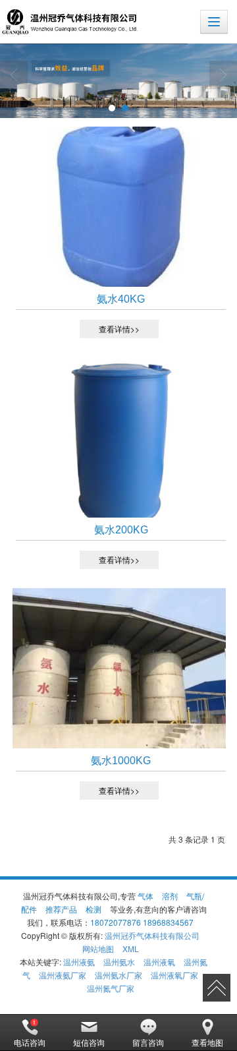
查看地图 (207, 1042)
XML (130, 948)
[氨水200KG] (119, 437)
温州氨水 (119, 961)
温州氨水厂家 (118, 974)
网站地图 (98, 948)
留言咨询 (148, 1042)
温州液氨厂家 (62, 974)
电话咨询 (29, 1042)
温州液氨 (79, 961)
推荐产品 (61, 909)
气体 (145, 895)
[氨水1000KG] (119, 668)
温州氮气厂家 (110, 988)
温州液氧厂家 (174, 974)
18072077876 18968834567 (142, 922)
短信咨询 (89, 1042)
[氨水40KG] (119, 207)
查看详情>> (119, 328)
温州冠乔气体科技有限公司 (152, 935)
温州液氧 (159, 961)
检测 (93, 909)
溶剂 (170, 895)
